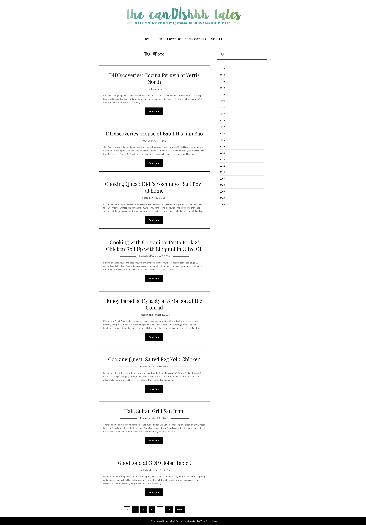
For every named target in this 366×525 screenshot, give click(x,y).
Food (158, 39)
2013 (222, 152)
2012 (222, 159)
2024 (222, 81)
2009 (222, 178)
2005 (222, 204)
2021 (222, 101)
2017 (222, 127)
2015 (222, 140)
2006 (222, 198)
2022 (222, 94)
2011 (222, 165)
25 (169, 509)
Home (147, 39)
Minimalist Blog (193, 521)
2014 (222, 146)
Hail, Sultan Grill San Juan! (154, 410)
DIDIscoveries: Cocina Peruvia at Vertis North (154, 78)
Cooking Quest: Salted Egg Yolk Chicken (154, 359)
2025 (222, 75)
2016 (222, 133)
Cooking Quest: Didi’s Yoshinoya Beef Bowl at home (154, 187)
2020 (222, 107)
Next (179, 509)
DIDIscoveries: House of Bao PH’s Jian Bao (154, 133)
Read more (154, 111)
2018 (222, 120)
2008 (222, 185)
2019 (222, 114)
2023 (222, 88)
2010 (222, 172)
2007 (222, 191)
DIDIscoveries (197, 39)
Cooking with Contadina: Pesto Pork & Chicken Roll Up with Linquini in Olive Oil (154, 245)
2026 (222, 68)
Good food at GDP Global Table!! (154, 462)
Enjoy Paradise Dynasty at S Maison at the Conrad (154, 304)
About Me (217, 39)
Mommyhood (175, 39)
